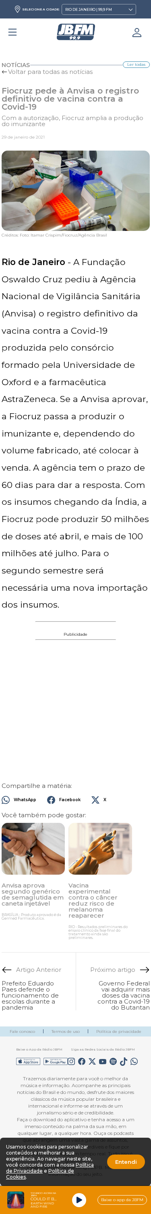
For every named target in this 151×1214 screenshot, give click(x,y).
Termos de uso (66, 1031)
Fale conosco (22, 1031)
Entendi (126, 1162)
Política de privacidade (118, 1031)
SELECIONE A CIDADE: (41, 9)
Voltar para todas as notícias (50, 72)
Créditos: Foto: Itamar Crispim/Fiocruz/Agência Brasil (54, 235)
